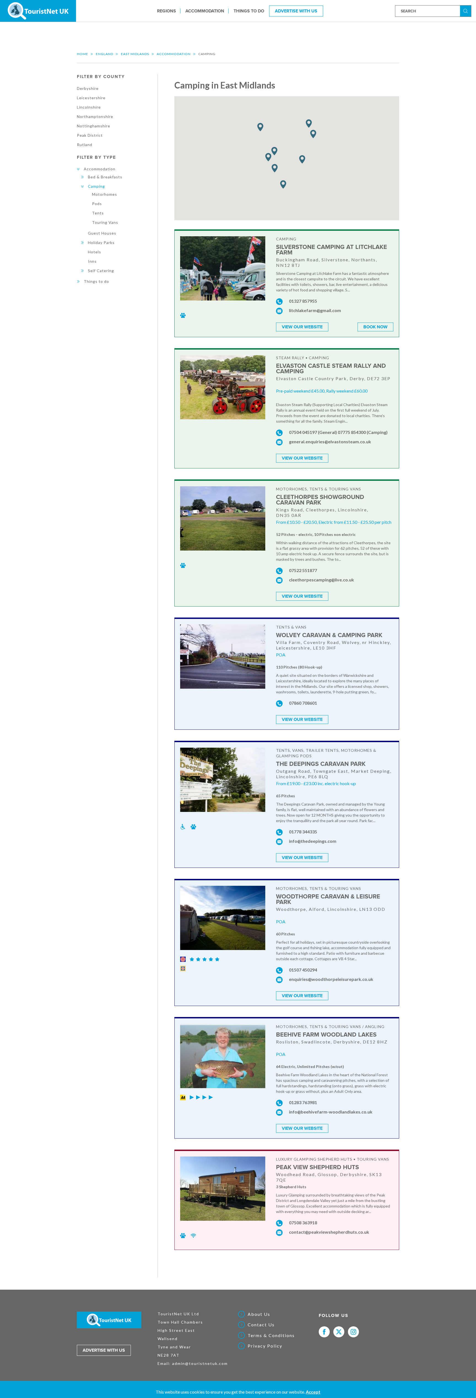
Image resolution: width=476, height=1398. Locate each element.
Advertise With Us (296, 11)
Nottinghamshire (93, 126)
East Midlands (135, 54)
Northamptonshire (95, 116)
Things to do (249, 10)
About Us (259, 1314)
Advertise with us (104, 1350)
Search (466, 10)
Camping (96, 186)
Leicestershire (91, 97)
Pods (97, 203)
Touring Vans (105, 222)
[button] (283, 184)
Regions (166, 10)
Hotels (94, 251)
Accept (313, 1391)
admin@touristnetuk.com (200, 1363)
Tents (98, 213)
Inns (92, 261)
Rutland (84, 144)
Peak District (90, 135)
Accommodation (204, 10)
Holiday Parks (101, 242)
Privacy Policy (265, 1345)
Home (82, 54)
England (104, 54)
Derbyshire (88, 88)
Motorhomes (104, 194)
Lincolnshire (89, 107)
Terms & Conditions (271, 1335)
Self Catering (101, 270)
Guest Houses (102, 233)
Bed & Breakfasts (105, 177)
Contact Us (261, 1324)
